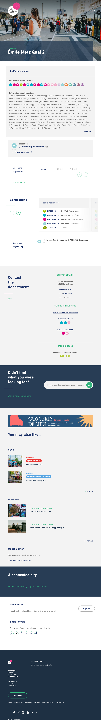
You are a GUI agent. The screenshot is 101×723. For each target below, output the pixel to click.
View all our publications (20, 560)
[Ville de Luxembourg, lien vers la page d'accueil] (14, 15)
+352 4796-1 (38, 661)
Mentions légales (47, 702)
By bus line (12, 48)
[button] (79, 174)
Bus (10, 298)
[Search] (89, 385)
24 (69, 323)
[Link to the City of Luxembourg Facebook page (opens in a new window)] (12, 633)
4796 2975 (67, 293)
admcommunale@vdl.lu (43, 665)
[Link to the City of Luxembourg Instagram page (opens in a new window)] (21, 633)
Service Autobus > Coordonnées (65, 312)
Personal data (60, 702)
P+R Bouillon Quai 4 (65, 329)
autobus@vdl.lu (65, 290)
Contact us (17, 695)
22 (65, 323)
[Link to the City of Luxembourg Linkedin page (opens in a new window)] (31, 633)
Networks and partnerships (23, 702)
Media (10, 702)
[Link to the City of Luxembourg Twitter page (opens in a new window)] (16, 633)
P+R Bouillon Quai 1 (65, 319)
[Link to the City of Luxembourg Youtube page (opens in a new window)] (26, 633)
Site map (37, 702)
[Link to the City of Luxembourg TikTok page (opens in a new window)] (36, 633)
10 (61, 323)
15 (63, 333)
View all (87, 132)
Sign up (86, 608)
